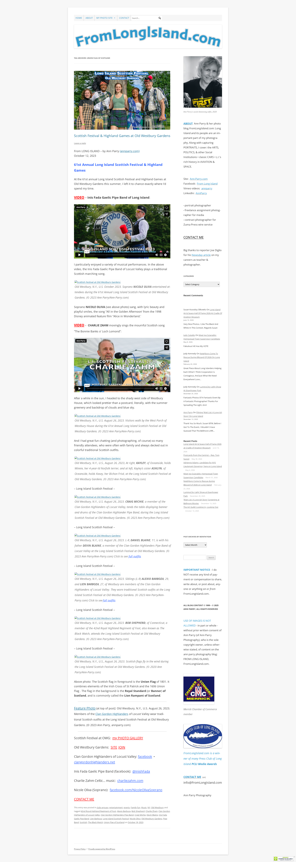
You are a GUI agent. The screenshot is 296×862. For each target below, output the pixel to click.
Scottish (83, 822)
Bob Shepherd (138, 811)
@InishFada (141, 771)
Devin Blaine (152, 815)
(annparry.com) (130, 151)
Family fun (135, 807)
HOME (79, 17)
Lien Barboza (96, 818)
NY (149, 807)
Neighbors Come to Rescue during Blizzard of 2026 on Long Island (201, 357)
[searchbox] (146, 18)
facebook (145, 756)
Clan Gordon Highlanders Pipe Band (117, 815)
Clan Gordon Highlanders (111, 714)
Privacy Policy (80, 849)
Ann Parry (188, 412)
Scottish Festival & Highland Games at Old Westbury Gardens (122, 135)
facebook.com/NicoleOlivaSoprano (136, 790)
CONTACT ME (84, 799)
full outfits (135, 556)
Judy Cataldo (189, 335)
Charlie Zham (152, 811)
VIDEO (79, 197)
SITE (114, 747)
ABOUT (89, 17)
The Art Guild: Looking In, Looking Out (200, 507)
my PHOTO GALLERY (127, 738)
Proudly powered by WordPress (101, 849)
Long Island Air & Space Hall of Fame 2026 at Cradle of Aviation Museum (202, 313)
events (127, 807)
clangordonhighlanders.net (94, 762)
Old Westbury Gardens (151, 818)
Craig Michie (140, 815)
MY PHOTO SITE (104, 17)
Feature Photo (85, 708)
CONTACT (124, 17)
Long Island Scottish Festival (116, 818)
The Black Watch (95, 822)
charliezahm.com (130, 780)
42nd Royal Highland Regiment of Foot (98, 811)
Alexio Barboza (124, 811)
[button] (159, 18)
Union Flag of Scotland (114, 822)
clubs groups (102, 807)
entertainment (116, 807)
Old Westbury (157, 807)
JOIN (121, 747)
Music (144, 807)
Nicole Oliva (135, 818)
